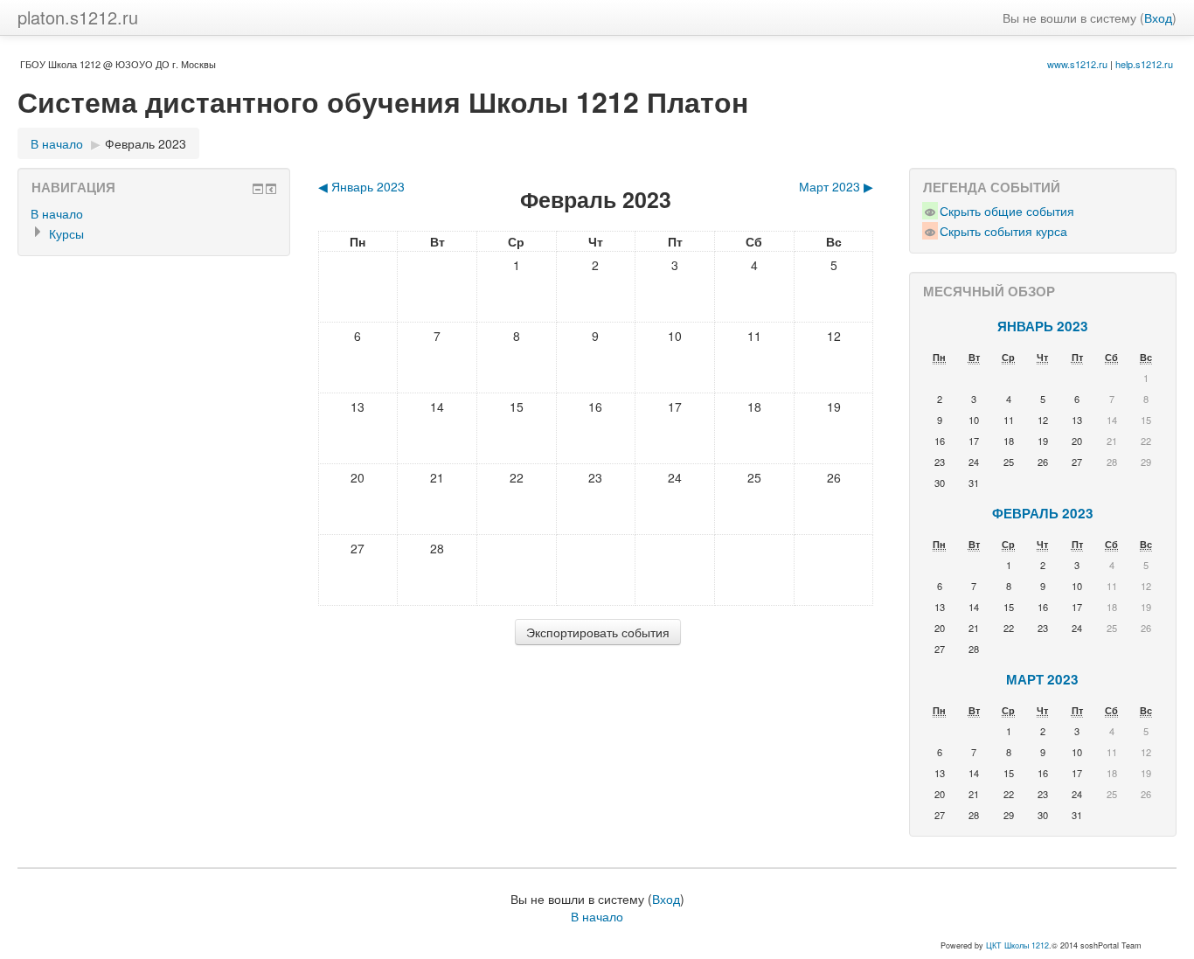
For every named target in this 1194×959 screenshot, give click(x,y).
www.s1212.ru (1077, 64)
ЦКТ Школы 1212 (1017, 945)
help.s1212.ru (1144, 64)
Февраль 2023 (145, 143)
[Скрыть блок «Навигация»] (258, 189)
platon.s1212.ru (77, 17)
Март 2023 (1042, 679)
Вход (1158, 17)
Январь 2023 (1042, 326)
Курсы (66, 233)
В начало (57, 143)
